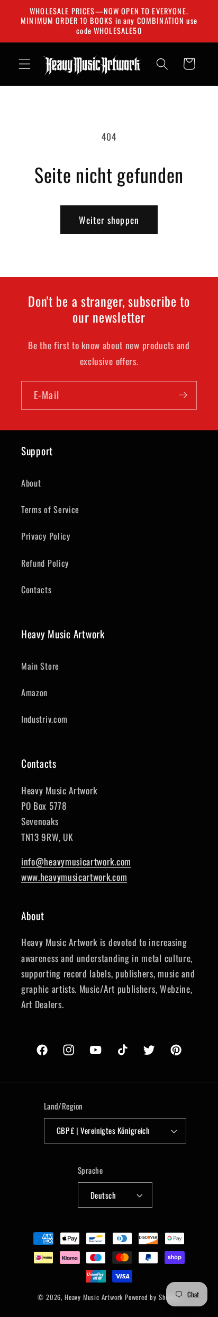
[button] (24, 63)
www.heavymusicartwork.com (74, 876)
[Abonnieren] (182, 395)
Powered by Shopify (152, 1297)
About (31, 482)
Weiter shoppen (109, 220)
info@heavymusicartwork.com (76, 861)
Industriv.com (44, 719)
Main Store (40, 666)
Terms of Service (50, 509)
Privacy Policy (45, 536)
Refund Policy (45, 563)
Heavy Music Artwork (94, 1297)
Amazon (34, 692)
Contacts (36, 589)
